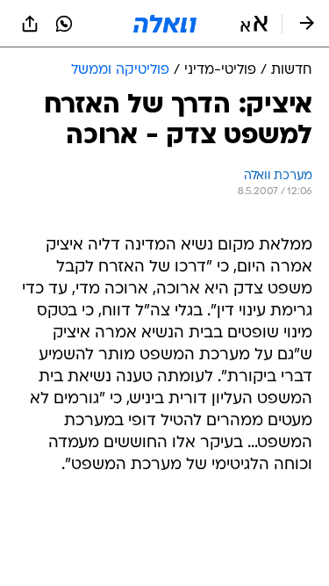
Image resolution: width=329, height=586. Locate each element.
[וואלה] (165, 24)
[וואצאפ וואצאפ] (64, 24)
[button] (254, 24)
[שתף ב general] (29, 23)
